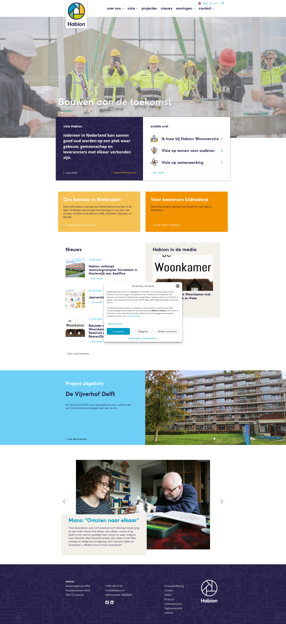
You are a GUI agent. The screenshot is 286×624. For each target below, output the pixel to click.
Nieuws (166, 8)
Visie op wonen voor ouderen (188, 150)
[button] (177, 286)
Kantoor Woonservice (125, 172)
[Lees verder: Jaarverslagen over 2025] (75, 298)
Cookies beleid (134, 338)
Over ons (114, 8)
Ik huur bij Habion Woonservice (190, 138)
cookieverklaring (133, 316)
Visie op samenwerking (182, 162)
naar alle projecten (77, 438)
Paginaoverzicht (173, 608)
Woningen (184, 8)
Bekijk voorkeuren (167, 331)
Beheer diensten (115, 323)
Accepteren (118, 331)
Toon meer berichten (78, 353)
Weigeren (143, 331)
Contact (205, 8)
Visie (131, 8)
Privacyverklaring (149, 338)
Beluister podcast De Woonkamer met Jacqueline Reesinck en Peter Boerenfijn (181, 298)
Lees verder (71, 172)
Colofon (168, 612)
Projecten (149, 8)
